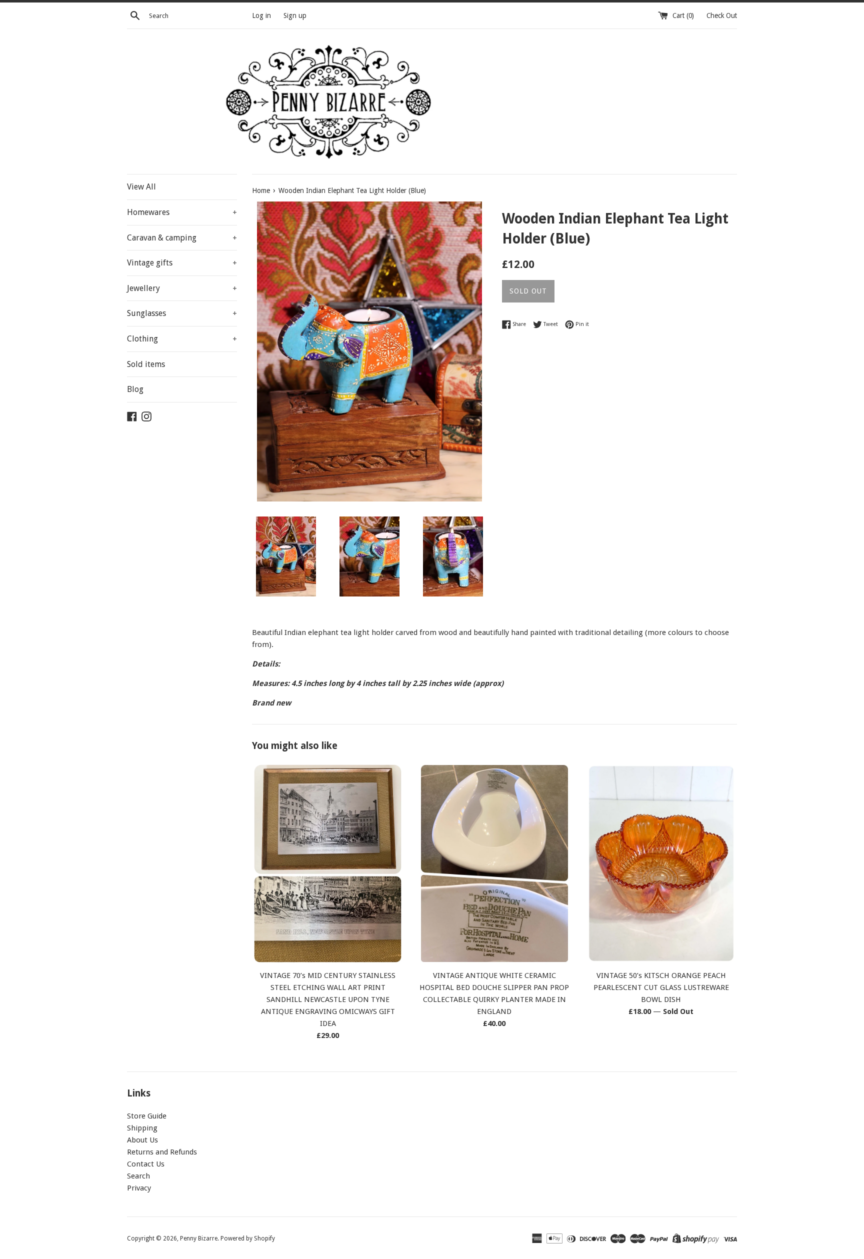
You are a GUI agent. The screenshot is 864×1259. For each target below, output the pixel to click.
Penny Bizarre (199, 1238)
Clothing (182, 339)
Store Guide (146, 1116)
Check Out (721, 16)
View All (141, 187)
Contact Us (145, 1164)
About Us (142, 1140)
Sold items (146, 364)
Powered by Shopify (247, 1238)
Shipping (142, 1128)
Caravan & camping (182, 237)
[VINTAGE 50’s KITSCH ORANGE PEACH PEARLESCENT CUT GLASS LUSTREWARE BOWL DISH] (661, 863)
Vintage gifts (182, 263)
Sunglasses (182, 313)
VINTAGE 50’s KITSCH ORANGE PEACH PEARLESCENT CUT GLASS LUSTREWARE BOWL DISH (661, 987)
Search (138, 1176)
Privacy (139, 1188)
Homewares (182, 212)
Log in (261, 16)
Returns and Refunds (162, 1152)
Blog (135, 389)
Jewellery (182, 288)
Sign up (295, 16)
